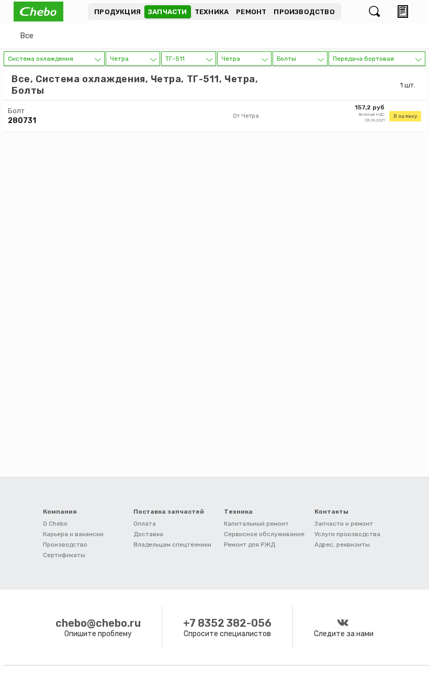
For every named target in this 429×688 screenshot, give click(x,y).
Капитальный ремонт (256, 523)
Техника (212, 12)
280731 (22, 120)
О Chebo (55, 523)
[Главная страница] (51, 11)
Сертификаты (64, 555)
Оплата (144, 523)
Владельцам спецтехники (172, 544)
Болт (16, 111)
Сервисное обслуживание (264, 534)
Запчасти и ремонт (343, 523)
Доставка (148, 534)
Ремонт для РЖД (249, 544)
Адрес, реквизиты (342, 544)
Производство (304, 12)
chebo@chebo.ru (98, 623)
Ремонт (251, 12)
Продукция (117, 12)
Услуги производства (347, 534)
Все (26, 35)
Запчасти (167, 12)
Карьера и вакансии (73, 534)
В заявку (405, 116)
